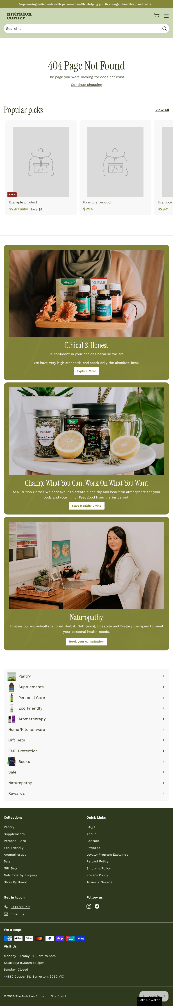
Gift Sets (11, 868)
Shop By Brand (15, 882)
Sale (7, 861)
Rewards (93, 848)
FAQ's (90, 827)
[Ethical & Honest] (86, 293)
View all (162, 110)
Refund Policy (97, 861)
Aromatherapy (15, 854)
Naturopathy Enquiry (20, 875)
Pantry (9, 827)
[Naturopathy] (86, 565)
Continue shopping (86, 85)
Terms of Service (99, 882)
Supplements (14, 834)
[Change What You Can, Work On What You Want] (86, 431)
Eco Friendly (13, 848)
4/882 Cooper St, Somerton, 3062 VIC (34, 976)
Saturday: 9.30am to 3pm (24, 962)
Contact (92, 841)
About (91, 834)
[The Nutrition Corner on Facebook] (97, 906)
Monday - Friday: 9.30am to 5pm (30, 956)
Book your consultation (86, 641)
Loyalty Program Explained (107, 854)
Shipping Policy (98, 868)
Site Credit (58, 996)
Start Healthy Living (86, 505)
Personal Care (15, 841)
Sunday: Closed (16, 969)
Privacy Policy (97, 875)
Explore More (86, 371)
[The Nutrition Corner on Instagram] (88, 906)
